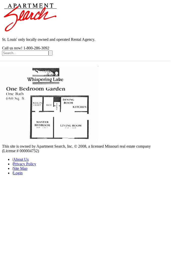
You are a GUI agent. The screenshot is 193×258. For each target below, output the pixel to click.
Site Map (20, 168)
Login (18, 173)
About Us (21, 159)
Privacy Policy (24, 164)
